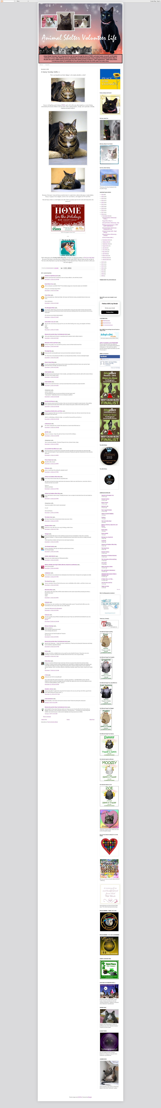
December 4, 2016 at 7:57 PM (51, 576)
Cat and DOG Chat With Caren (52, 448)
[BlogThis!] (66, 268)
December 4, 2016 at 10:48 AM (52, 406)
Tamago (47, 533)
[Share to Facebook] (69, 268)
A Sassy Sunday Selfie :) (107, 237)
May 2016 (104, 251)
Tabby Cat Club (105, 586)
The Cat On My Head (106, 521)
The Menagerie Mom (50, 307)
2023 (102, 200)
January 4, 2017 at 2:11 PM (51, 702)
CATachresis (48, 423)
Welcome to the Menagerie (56, 608)
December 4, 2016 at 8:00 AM (51, 338)
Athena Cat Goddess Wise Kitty (52, 476)
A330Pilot (79, 1097)
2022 (102, 202)
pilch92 (46, 432)
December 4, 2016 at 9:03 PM (51, 610)
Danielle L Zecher (49, 689)
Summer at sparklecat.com (51, 275)
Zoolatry (103, 517)
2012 (102, 268)
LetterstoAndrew (49, 698)
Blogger (90, 1097)
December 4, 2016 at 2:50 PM (51, 512)
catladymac (47, 573)
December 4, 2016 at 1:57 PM (51, 472)
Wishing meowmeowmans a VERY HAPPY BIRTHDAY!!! (110, 225)
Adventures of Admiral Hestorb (109, 555)
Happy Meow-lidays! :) (107, 220)
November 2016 (106, 240)
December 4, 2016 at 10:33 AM (52, 396)
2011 (102, 270)
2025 (102, 196)
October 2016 (105, 242)
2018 (102, 210)
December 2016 (106, 216)
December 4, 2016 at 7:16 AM (51, 317)
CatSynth (104, 540)
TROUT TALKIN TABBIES (107, 513)
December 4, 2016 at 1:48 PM (51, 455)
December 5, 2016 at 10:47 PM (52, 646)
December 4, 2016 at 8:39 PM (51, 597)
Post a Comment (47, 716)
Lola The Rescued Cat (107, 582)
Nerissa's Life (105, 506)
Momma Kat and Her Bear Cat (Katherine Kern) (56, 334)
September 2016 (106, 244)
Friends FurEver (105, 499)
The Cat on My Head (89, 257)
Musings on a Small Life (107, 537)
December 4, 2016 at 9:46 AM (51, 377)
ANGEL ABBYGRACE (50, 556)
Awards (47, 64)
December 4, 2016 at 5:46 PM (51, 560)
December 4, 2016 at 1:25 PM (51, 444)
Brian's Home (105, 502)
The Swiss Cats (48, 517)
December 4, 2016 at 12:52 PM (52, 435)
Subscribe (109, 312)
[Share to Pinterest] (70, 268)
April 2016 (104, 253)
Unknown (47, 468)
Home (41, 64)
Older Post (92, 719)
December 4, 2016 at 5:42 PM (51, 551)
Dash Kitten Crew (49, 284)
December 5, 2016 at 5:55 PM (51, 637)
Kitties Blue (47, 661)
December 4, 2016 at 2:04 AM (51, 290)
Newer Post (44, 719)
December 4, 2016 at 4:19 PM (51, 542)
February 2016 (105, 257)
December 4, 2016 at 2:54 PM (51, 521)
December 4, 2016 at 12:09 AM (52, 279)
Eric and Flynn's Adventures (108, 570)
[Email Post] (61, 268)
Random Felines (49, 525)
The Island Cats (48, 581)
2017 (102, 212)
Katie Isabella (48, 372)
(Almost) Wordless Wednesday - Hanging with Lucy (109, 228)
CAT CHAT (104, 562)
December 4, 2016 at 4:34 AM (51, 303)
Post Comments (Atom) (52, 722)
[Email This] (64, 268)
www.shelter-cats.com (50, 321)
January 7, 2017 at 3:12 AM (51, 713)
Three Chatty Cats (49, 460)
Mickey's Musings (49, 626)
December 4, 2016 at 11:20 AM (52, 419)
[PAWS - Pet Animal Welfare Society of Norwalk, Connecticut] (102, 365)
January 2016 (105, 259)
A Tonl (46, 675)
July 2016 (104, 247)
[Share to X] (67, 268)
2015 (102, 262)
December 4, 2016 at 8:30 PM (51, 585)
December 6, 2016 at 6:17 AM (51, 656)
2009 (102, 274)
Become (103, 359)
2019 (102, 208)
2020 (102, 206)
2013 (102, 266)
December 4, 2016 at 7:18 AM (51, 329)
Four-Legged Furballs (107, 510)
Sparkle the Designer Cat (108, 495)
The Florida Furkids (49, 546)
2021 (102, 204)
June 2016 (105, 249)
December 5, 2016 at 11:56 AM (52, 621)
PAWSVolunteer (106, 320)
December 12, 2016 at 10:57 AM (52, 694)
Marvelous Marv (49, 589)
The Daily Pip (48, 351)
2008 (102, 275)
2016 (102, 214)
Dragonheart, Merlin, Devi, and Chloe (53, 411)
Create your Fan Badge (115, 367)
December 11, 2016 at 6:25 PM (52, 684)
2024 (102, 198)
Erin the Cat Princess (50, 401)
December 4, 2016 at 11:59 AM (52, 427)
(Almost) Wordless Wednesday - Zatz (110, 222)
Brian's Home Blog (49, 362)
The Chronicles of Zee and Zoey (109, 559)
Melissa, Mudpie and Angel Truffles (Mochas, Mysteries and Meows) (61, 564)
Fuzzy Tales (47, 295)
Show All (118, 589)
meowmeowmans (107, 323)
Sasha (46, 651)
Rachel (46, 619)
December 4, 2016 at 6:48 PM (51, 568)
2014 (102, 264)
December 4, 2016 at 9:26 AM (51, 367)
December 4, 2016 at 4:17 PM (51, 529)
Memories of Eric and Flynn (51, 342)
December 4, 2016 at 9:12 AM (51, 357)
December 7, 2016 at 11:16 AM (52, 670)
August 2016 (105, 245)
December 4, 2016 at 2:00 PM (51, 498)
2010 (102, 272)
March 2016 (105, 255)
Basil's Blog (104, 529)
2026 (102, 194)
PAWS (63, 105)
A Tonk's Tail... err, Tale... (107, 579)
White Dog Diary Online (107, 566)
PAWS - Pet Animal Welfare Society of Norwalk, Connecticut (111, 363)
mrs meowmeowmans (108, 325)
